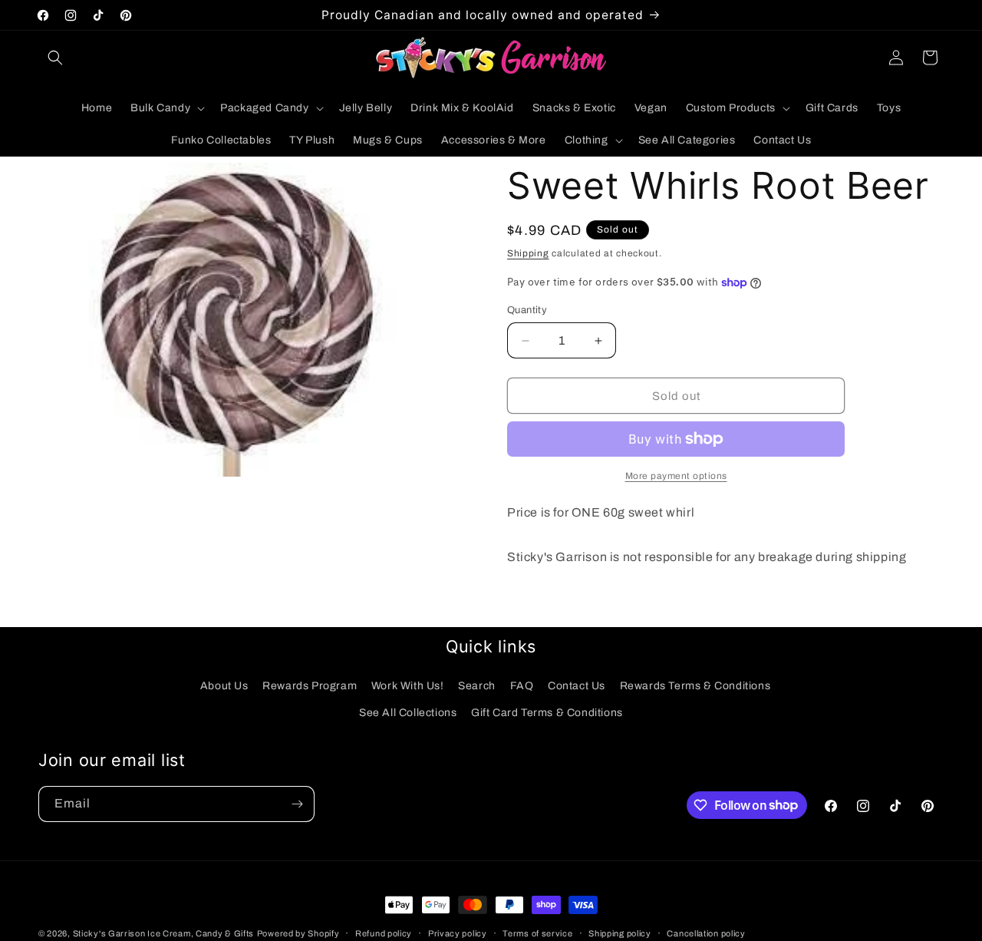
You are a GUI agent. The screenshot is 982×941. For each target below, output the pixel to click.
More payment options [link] (676, 475)
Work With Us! (407, 686)
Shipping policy (619, 932)
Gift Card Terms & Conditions (547, 712)
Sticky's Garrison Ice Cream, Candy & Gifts (163, 933)
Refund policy (383, 932)
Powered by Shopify (298, 933)
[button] (55, 57)
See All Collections (407, 712)
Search (477, 686)
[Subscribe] (297, 804)
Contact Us (576, 686)
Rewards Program (309, 686)
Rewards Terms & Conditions (695, 686)
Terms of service (537, 932)
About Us (224, 686)
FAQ (522, 686)
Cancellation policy (706, 932)
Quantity (527, 310)
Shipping (528, 253)
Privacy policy (457, 932)
